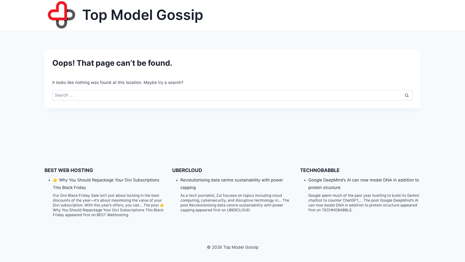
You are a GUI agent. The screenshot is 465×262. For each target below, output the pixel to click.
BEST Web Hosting (69, 170)
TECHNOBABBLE (320, 170)
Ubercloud (187, 170)
